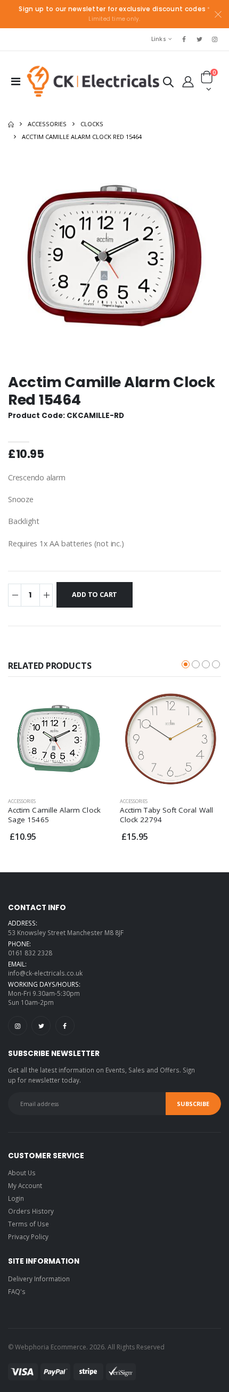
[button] (167, 83)
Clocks (91, 124)
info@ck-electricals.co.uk (45, 973)
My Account (25, 1185)
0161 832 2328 (30, 952)
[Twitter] (41, 1025)
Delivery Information (39, 1278)
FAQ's (17, 1291)
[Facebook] (65, 1025)
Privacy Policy (28, 1236)
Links (158, 39)
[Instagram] (17, 1025)
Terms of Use (28, 1223)
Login (16, 1198)
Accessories (47, 124)
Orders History (31, 1211)
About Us (22, 1172)
